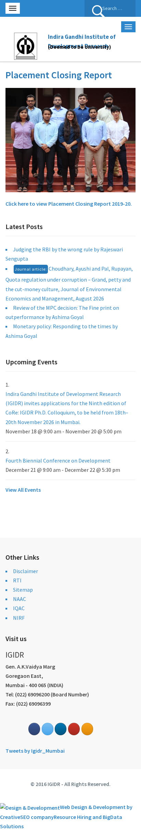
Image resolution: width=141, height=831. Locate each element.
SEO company (37, 816)
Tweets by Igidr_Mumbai (35, 750)
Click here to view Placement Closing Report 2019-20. (68, 203)
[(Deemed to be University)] (26, 45)
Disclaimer (25, 571)
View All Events (23, 489)
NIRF (19, 617)
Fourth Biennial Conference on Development (58, 460)
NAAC (19, 598)
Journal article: (31, 269)
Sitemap (23, 589)
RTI (17, 580)
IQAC (19, 608)
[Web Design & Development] (30, 807)
